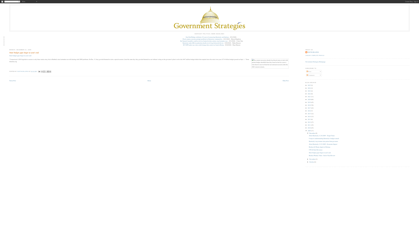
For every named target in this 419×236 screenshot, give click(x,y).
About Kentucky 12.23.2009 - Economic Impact (323, 144)
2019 (309, 102)
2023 (309, 91)
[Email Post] (39, 71)
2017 (309, 108)
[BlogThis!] (44, 71)
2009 (309, 131)
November (312, 159)
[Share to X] (46, 71)
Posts (309, 71)
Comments (311, 75)
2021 (309, 97)
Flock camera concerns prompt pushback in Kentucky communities (202, 39)
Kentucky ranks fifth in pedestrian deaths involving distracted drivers (203, 43)
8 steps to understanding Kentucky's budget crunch (324, 138)
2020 (309, 99)
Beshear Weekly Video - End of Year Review (322, 155)
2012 (309, 122)
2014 (309, 116)
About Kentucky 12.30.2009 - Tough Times (322, 136)
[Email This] (42, 71)
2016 (309, 111)
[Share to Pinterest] (50, 71)
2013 (309, 119)
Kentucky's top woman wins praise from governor (323, 141)
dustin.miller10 (313, 52)
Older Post (286, 81)
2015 (309, 114)
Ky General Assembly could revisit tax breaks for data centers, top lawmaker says (204, 41)
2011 (309, 125)
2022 (309, 94)
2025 (309, 85)
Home (149, 81)
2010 (309, 128)
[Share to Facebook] (48, 71)
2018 (309, 105)
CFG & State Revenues (315, 150)
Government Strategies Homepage (315, 62)
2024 (309, 88)
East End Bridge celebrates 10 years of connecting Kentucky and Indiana (207, 37)
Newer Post (12, 81)
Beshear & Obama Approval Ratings (319, 147)
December (312, 133)
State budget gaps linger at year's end (24, 52)
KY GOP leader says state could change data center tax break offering (203, 45)
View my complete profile (314, 55)
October (311, 162)
